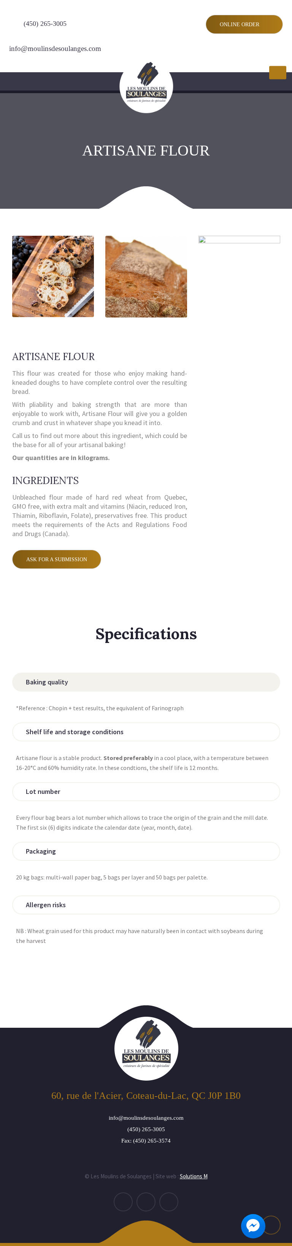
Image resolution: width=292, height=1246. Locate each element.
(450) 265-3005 (45, 23)
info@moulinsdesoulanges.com (55, 48)
